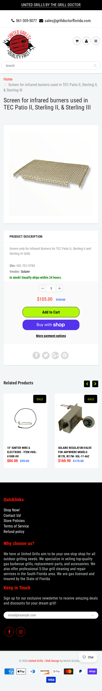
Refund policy (14, 531)
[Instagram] (20, 631)
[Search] (95, 65)
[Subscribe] (92, 615)
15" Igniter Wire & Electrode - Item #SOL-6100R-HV (22, 452)
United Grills (35, 661)
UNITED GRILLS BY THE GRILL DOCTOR (51, 5)
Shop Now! (12, 510)
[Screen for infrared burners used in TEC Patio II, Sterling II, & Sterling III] (51, 174)
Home (8, 79)
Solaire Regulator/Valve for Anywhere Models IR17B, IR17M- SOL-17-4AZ (75, 452)
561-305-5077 (26, 20)
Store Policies (14, 520)
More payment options (51, 336)
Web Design (52, 661)
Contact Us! (12, 515)
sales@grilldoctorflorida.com (68, 20)
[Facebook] (9, 631)
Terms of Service (16, 526)
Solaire (25, 271)
